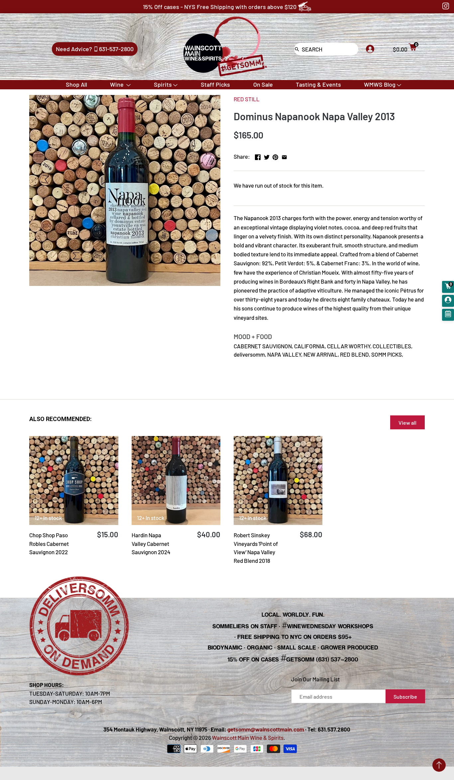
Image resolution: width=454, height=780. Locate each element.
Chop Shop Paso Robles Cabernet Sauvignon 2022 (49, 543)
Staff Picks (215, 84)
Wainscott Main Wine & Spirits (248, 737)
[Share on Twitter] (267, 155)
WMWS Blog (380, 84)
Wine (117, 84)
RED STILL (247, 99)
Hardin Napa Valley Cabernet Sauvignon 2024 (151, 543)
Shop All (76, 84)
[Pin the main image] (275, 155)
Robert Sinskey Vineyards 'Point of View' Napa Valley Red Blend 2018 (256, 548)
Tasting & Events (318, 84)
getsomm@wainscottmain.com (265, 729)
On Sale (263, 84)
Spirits (163, 84)
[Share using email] (284, 155)
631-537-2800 (116, 48)
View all (407, 422)
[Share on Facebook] (258, 155)
